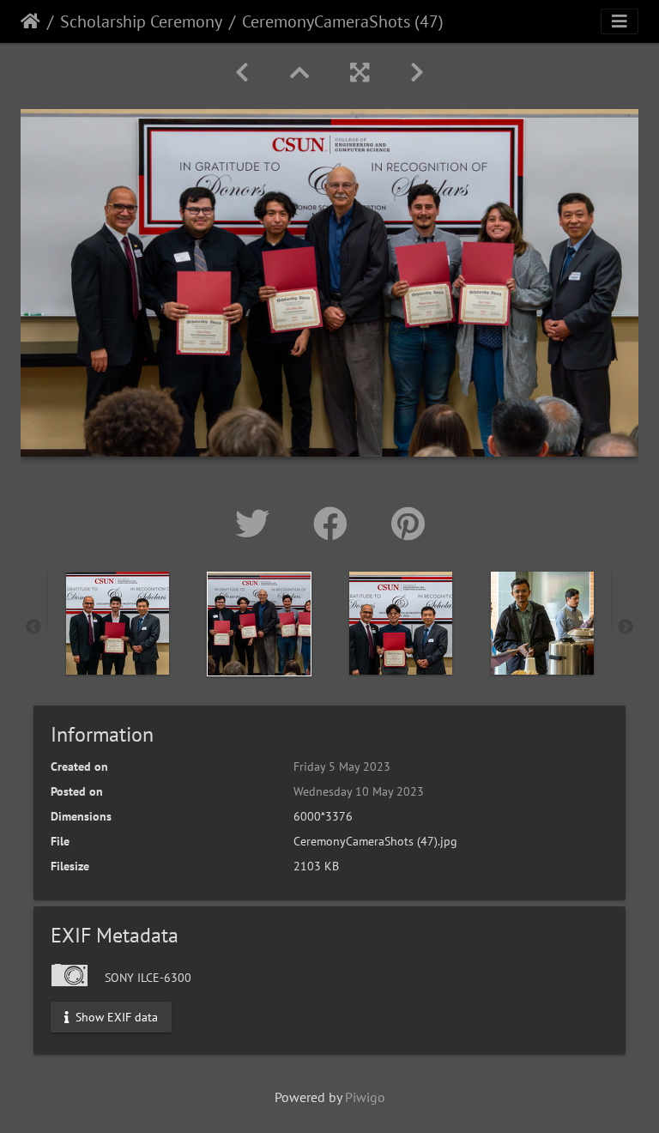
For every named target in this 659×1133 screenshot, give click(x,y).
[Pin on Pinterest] (408, 523)
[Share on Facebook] (335, 523)
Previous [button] (33, 627)
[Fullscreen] (360, 72)
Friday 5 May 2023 (341, 766)
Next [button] (625, 627)
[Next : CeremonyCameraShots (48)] (417, 72)
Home (30, 21)
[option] (117, 623)
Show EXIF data (115, 1016)
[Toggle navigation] (619, 21)
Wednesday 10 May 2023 (358, 791)
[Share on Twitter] (257, 523)
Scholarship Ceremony (141, 21)
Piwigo (365, 1097)
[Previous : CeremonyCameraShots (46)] (242, 72)
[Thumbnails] (299, 72)
